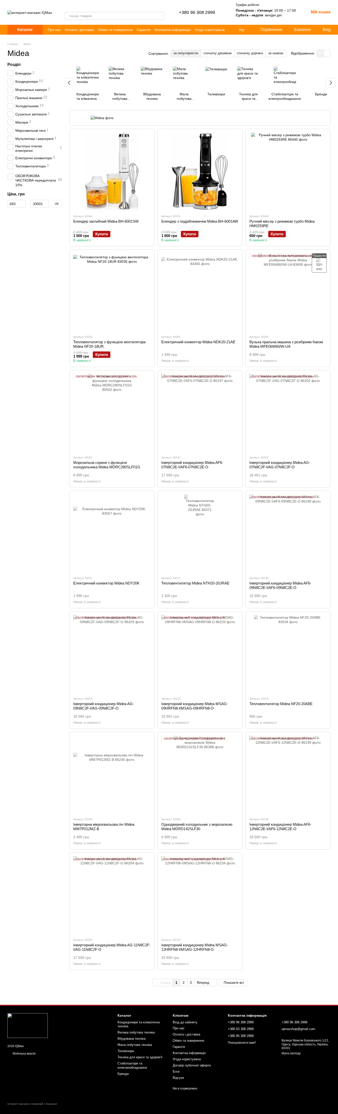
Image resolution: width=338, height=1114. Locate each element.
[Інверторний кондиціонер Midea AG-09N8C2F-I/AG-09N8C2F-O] (111, 653)
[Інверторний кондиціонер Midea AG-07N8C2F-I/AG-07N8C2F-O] (288, 412)
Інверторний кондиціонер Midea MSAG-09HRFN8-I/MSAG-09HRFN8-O (194, 706)
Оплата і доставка (79, 30)
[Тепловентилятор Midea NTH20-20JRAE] (200, 533)
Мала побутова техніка (135, 1045)
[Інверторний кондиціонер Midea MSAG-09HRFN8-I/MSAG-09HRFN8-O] (200, 653)
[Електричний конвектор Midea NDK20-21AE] (200, 292)
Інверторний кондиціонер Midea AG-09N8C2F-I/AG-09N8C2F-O (103, 706)
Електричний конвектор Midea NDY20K (106, 583)
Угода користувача (210, 30)
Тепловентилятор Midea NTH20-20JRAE (195, 583)
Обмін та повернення (115, 30)
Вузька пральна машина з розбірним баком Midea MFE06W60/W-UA (286, 344)
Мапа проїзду (291, 1053)
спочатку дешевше (217, 53)
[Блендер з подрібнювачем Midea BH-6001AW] (200, 171)
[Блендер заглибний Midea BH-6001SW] (111, 171)
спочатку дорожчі (250, 53)
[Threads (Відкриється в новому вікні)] (73, 7)
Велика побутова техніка (136, 1032)
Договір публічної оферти (192, 1065)
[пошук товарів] (160, 16)
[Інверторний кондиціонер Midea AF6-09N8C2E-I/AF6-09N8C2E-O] (288, 533)
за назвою (275, 53)
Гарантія (144, 30)
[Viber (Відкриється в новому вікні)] (67, 7)
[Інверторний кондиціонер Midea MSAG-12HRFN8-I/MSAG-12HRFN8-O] (200, 895)
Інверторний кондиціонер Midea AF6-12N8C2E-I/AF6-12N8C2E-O (280, 826)
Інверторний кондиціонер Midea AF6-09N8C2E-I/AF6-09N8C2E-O (280, 585)
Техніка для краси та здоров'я (140, 1057)
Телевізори (126, 1051)
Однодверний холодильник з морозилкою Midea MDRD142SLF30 (196, 826)
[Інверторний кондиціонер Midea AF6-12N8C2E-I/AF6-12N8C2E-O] (288, 774)
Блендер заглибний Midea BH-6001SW (106, 221)
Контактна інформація (173, 30)
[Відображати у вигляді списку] (327, 53)
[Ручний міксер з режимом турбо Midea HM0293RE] (288, 171)
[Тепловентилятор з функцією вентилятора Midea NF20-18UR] (111, 292)
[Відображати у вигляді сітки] (320, 53)
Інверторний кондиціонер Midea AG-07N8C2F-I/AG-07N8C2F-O (279, 464)
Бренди (123, 1074)
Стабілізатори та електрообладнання (132, 1065)
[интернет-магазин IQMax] (27, 1025)
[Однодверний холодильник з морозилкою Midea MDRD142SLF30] (200, 774)
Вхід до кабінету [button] (185, 1022)
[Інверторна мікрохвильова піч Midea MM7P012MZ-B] (111, 774)
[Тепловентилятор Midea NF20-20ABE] (288, 653)
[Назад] (69, 82)
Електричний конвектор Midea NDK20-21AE (198, 342)
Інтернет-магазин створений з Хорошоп (32, 1103)
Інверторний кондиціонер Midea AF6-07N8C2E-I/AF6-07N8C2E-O (192, 464)
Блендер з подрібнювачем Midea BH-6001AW (199, 221)
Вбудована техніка (131, 1038)
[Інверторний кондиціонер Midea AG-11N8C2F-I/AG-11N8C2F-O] (111, 895)
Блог (176, 1071)
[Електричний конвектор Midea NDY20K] (111, 533)
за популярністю (185, 53)
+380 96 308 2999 (197, 12)
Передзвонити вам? (242, 1042)
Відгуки (178, 1078)
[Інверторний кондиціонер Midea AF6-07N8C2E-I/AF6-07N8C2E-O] (200, 412)
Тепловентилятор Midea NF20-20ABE (281, 704)
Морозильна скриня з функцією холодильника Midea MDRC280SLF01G (106, 464)
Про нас (54, 30)
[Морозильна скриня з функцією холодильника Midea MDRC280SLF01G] (111, 412)
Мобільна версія (24, 1053)
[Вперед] (330, 82)
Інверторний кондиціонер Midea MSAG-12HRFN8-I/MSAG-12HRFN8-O (194, 947)
